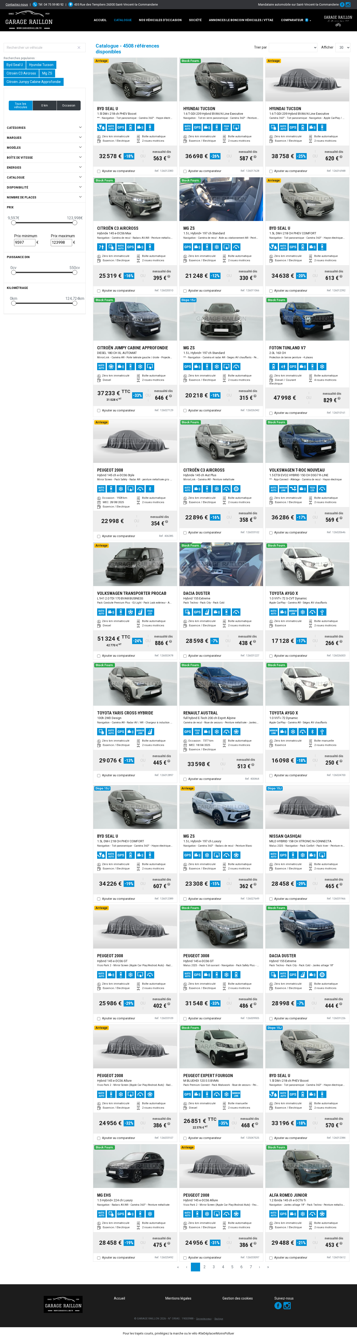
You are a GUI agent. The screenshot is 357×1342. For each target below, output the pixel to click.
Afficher (327, 47)
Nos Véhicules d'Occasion (160, 20)
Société (195, 20)
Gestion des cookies (237, 1298)
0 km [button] (44, 105)
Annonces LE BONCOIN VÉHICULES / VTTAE (241, 20)
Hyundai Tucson (41, 65)
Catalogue (123, 20)
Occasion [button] (68, 105)
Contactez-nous (17, 4)
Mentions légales (178, 1298)
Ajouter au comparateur (118, 171)
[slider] (13, 222)
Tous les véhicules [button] (20, 105)
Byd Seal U (15, 65)
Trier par (260, 47)
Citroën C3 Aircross (21, 73)
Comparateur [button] (294, 20)
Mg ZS (47, 73)
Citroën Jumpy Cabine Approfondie (34, 82)
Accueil (100, 20)
